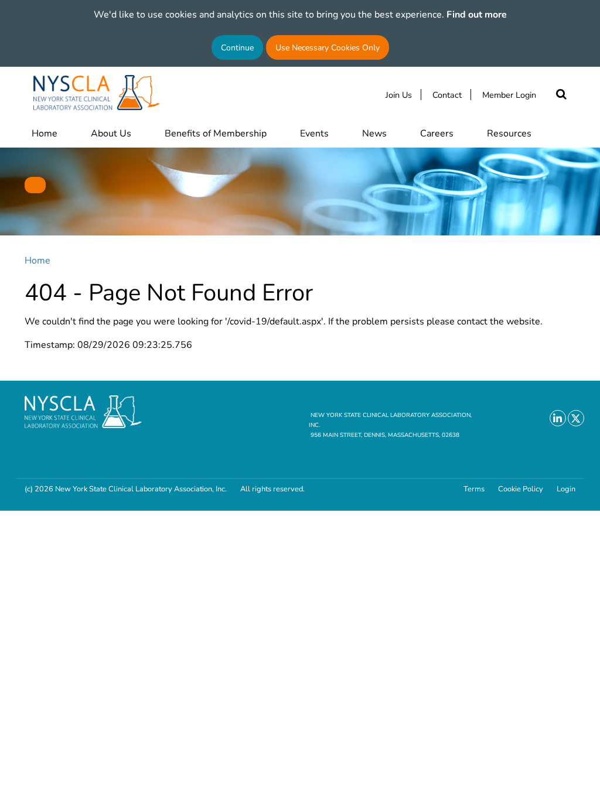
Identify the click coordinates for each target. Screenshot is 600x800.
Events (314, 133)
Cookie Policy (520, 489)
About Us (111, 133)
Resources (509, 133)
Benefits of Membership (216, 133)
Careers (437, 133)
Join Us (399, 94)
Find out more (476, 14)
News (374, 133)
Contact (447, 94)
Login (566, 489)
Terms (474, 489)
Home (44, 133)
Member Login (509, 94)
